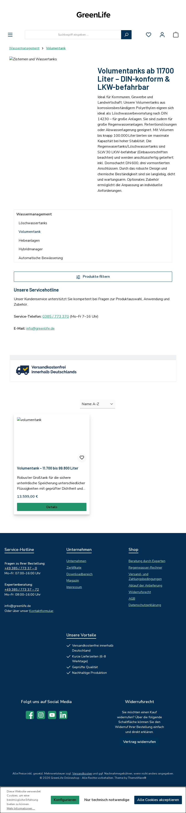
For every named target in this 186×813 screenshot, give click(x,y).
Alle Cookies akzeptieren (158, 799)
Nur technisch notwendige (106, 799)
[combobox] (73, 34)
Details (51, 507)
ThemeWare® (137, 778)
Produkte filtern (96, 276)
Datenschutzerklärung (145, 605)
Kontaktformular (41, 611)
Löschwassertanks (33, 223)
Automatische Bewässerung (41, 258)
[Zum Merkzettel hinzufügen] (81, 457)
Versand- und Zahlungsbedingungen (145, 576)
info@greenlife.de (40, 328)
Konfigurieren (65, 799)
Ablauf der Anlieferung (145, 585)
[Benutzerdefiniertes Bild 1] (49, 372)
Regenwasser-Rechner (145, 567)
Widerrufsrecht (140, 592)
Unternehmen (76, 561)
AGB (132, 598)
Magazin (72, 580)
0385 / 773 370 (55, 316)
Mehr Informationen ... (21, 808)
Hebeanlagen (29, 240)
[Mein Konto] (162, 34)
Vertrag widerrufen (139, 741)
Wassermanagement (34, 214)
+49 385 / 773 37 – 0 (21, 568)
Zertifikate (73, 567)
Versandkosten (82, 773)
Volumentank (30, 231)
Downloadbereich (79, 574)
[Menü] (10, 34)
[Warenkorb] (175, 34)
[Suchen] (126, 34)
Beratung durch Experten (147, 561)
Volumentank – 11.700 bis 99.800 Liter (47, 468)
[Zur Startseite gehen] (93, 15)
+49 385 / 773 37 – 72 (22, 589)
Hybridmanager (31, 249)
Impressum (74, 587)
